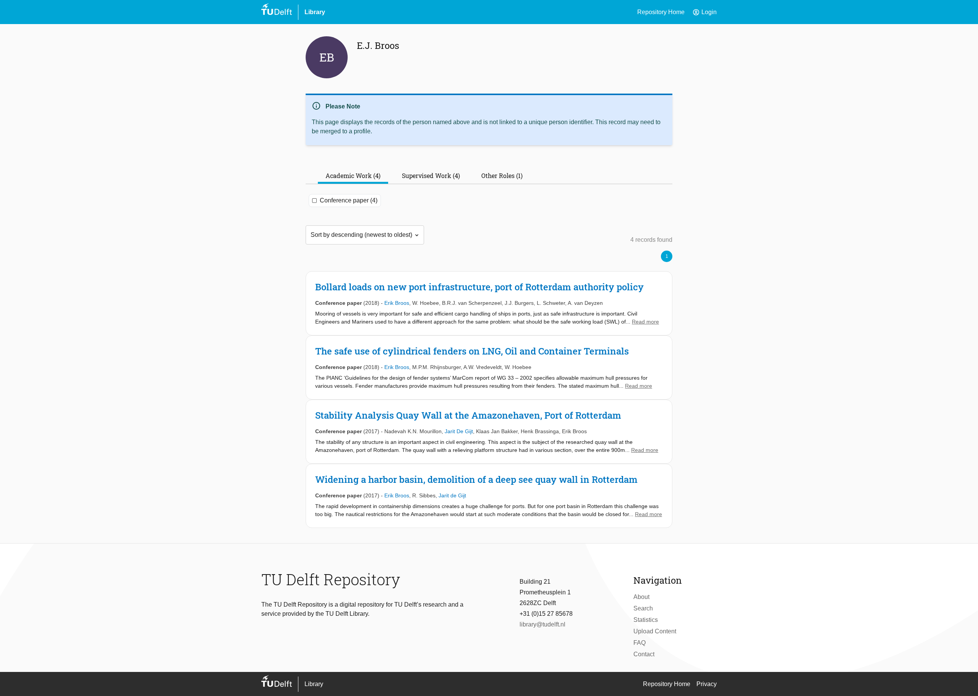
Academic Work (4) (353, 176)
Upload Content (654, 631)
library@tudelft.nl (542, 624)
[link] (489, 303)
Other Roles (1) (502, 176)
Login (704, 12)
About (641, 597)
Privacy (706, 684)
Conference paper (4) (348, 200)
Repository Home (661, 12)
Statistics (645, 620)
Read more (645, 322)
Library (314, 12)
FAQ (639, 642)
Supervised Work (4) (431, 176)
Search (643, 608)
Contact (643, 654)
